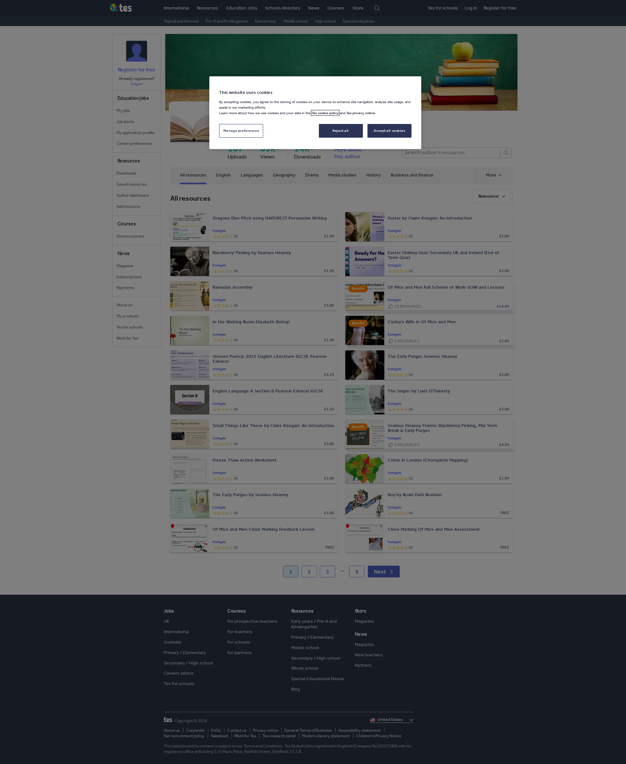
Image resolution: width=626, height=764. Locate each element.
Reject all (341, 130)
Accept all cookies (389, 130)
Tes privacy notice (360, 113)
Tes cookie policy (325, 113)
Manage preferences (241, 130)
